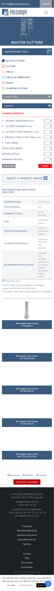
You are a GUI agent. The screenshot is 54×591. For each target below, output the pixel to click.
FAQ (27, 558)
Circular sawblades (18, 77)
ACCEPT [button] (41, 585)
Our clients (27, 562)
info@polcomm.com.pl (17, 4)
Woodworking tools (16, 51)
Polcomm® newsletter (27, 482)
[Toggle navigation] (46, 12)
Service (9, 106)
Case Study (11, 97)
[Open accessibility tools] (48, 584)
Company (27, 526)
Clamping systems (16, 88)
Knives (9, 82)
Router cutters (15, 60)
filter (45, 166)
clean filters (9, 166)
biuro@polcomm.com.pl (27, 515)
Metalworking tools (27, 535)
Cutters (11, 66)
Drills (9, 71)
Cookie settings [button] (26, 585)
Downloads (27, 567)
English (46, 3)
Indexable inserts (27, 539)
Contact (27, 553)
